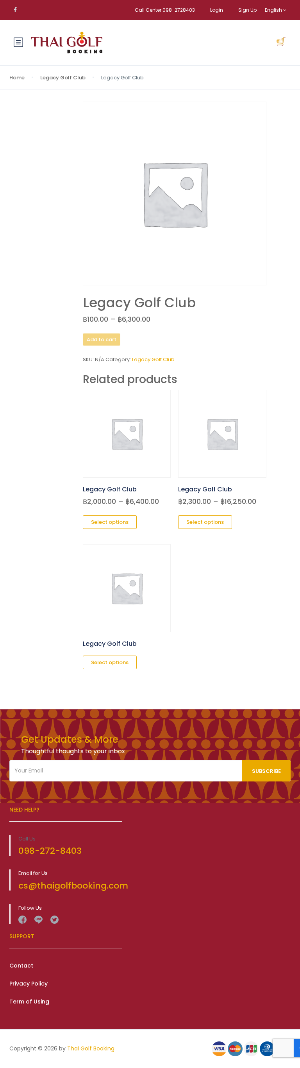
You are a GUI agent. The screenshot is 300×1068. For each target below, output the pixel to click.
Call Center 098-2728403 (165, 10)
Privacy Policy (28, 983)
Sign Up (247, 10)
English (274, 10)
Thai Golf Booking (90, 1048)
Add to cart (101, 339)
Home (17, 77)
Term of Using (29, 1001)
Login (216, 10)
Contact (21, 965)
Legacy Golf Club (63, 77)
